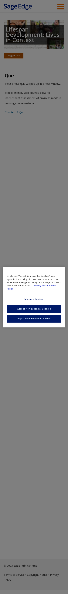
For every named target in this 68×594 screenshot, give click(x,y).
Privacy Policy (41, 285)
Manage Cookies (34, 298)
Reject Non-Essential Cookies (34, 318)
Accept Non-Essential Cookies (34, 308)
